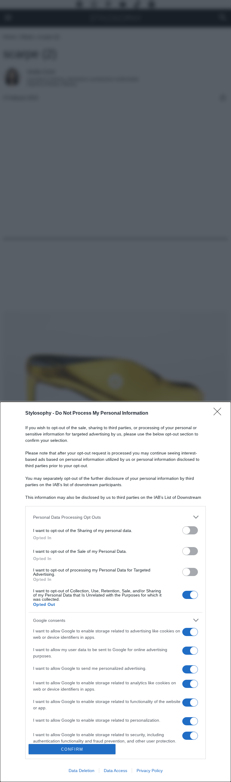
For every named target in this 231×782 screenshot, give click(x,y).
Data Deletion (81, 770)
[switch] (190, 530)
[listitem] (115, 517)
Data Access (115, 770)
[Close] (219, 413)
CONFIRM (72, 749)
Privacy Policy (150, 770)
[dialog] (115, 592)
